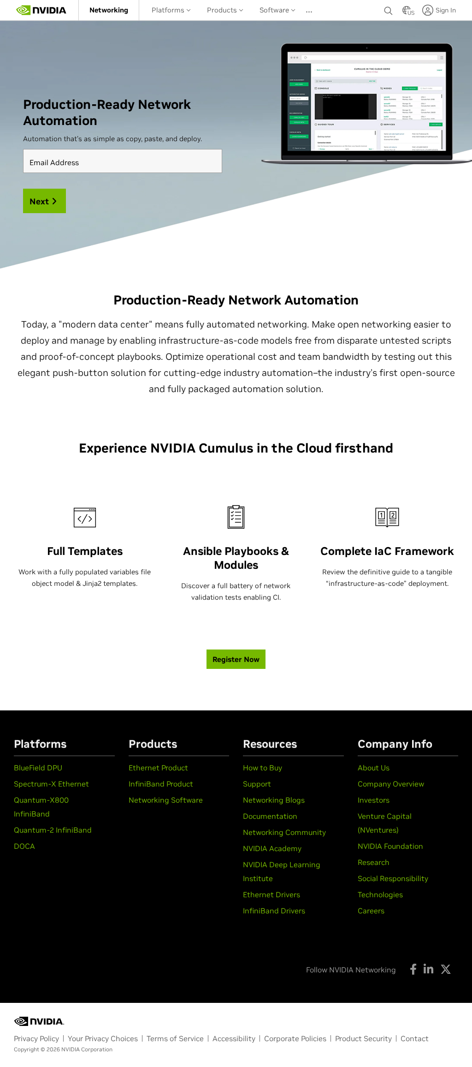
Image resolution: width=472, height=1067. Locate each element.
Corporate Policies (295, 1038)
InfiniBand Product (161, 783)
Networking (108, 10)
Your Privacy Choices (103, 1038)
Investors (373, 800)
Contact (415, 1038)
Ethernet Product (158, 767)
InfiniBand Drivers (274, 910)
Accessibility (233, 1038)
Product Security (363, 1038)
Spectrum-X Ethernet (51, 783)
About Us (373, 767)
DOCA (24, 846)
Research (373, 862)
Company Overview (391, 783)
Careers (371, 910)
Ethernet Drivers (271, 894)
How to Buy (262, 767)
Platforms (169, 10)
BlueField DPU (38, 767)
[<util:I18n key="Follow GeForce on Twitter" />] (445, 969)
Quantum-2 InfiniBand (53, 830)
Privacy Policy (36, 1038)
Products (223, 10)
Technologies (380, 894)
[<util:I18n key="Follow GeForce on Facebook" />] (413, 969)
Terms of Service (175, 1038)
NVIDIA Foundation (390, 846)
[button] (406, 13)
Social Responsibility (393, 878)
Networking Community (284, 832)
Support (257, 783)
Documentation (270, 816)
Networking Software (166, 800)
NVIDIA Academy (272, 848)
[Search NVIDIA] (388, 8)
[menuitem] (108, 10)
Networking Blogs (274, 800)
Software (275, 10)
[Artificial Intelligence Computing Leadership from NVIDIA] (41, 10)
